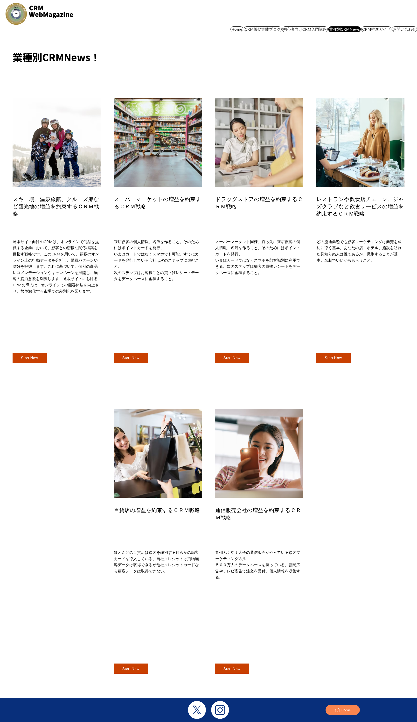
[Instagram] (220, 710)
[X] (197, 710)
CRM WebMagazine (51, 11)
